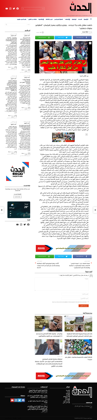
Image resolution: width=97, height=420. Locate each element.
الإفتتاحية (41, 19)
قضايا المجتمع (58, 19)
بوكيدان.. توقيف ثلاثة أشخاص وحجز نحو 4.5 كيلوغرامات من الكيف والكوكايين (49, 334)
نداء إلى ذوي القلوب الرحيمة (12, 127)
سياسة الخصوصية (8, 418)
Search (23, 9)
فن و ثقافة (49, 19)
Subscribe (17, 196)
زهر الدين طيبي (21, 19)
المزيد (23, 66)
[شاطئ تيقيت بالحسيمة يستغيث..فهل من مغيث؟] (78, 347)
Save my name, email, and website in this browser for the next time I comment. (69, 302)
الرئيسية (86, 19)
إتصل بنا (14, 418)
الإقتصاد (67, 19)
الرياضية (74, 19)
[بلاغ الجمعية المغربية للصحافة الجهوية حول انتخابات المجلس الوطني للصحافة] (78, 323)
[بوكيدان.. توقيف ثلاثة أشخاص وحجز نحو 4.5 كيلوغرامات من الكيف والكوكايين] (48, 323)
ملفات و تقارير (32, 19)
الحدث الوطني (27, 35)
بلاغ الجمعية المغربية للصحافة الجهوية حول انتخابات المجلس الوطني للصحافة (79, 334)
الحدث (80, 19)
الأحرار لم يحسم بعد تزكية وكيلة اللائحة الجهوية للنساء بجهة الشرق (24, 127)
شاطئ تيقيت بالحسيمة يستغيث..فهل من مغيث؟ (78, 358)
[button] (9, 214)
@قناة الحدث (17, 194)
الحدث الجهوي (13, 78)
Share (90, 43)
